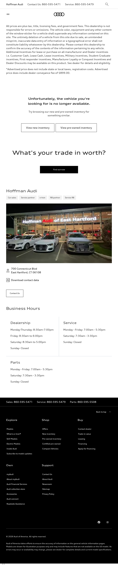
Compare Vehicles (50, 449)
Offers (45, 429)
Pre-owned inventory (51, 439)
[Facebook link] (99, 522)
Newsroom (47, 484)
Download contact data (25, 280)
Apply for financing (86, 449)
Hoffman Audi (14, 4)
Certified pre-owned (51, 444)
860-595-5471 (23, 401)
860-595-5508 (87, 401)
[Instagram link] (107, 522)
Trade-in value (84, 434)
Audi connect (12, 499)
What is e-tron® (14, 434)
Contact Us (47, 474)
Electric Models (13, 444)
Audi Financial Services (17, 484)
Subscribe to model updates (19, 453)
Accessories (12, 494)
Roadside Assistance (16, 504)
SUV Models (12, 439)
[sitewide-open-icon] (107, 4)
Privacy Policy (48, 494)
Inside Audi (12, 449)
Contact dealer (84, 429)
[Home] (59, 14)
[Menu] (8, 14)
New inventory (48, 434)
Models (10, 429)
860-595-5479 (56, 401)
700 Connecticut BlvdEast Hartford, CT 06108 (26, 270)
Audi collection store (16, 489)
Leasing (81, 439)
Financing (82, 444)
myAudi (10, 474)
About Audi (47, 479)
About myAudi (13, 479)
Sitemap (46, 489)
